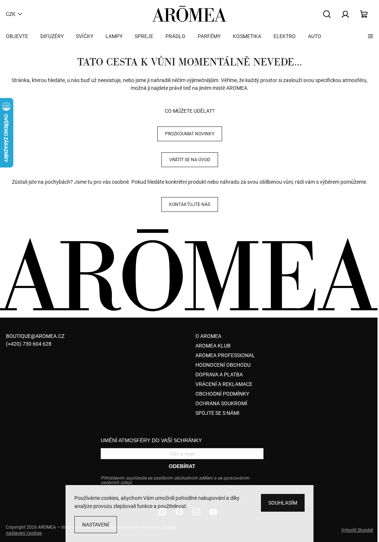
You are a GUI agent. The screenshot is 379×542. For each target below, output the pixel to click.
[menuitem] (17, 36)
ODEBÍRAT (182, 466)
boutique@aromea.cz (35, 336)
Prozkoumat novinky (189, 133)
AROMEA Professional (225, 355)
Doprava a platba (219, 374)
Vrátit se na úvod (189, 159)
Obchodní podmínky (222, 394)
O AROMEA (208, 336)
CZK (11, 14)
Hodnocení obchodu (223, 365)
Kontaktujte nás (189, 204)
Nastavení (95, 525)
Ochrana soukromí (221, 403)
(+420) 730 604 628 (28, 344)
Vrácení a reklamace (223, 384)
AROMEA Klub (213, 346)
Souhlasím (282, 503)
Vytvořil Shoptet (357, 530)
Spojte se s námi (217, 413)
